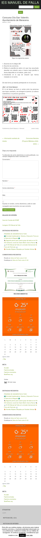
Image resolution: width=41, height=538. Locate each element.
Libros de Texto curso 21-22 (19, 258)
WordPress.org (8, 374)
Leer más (29, 535)
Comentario (6, 159)
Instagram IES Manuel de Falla (11, 225)
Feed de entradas (9, 370)
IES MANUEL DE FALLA (20, 2)
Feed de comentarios (10, 372)
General (22, 128)
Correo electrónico (8, 188)
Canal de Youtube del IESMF (10, 220)
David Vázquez (14, 128)
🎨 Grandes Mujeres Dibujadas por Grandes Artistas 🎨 (20, 249)
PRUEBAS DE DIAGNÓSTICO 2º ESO (15, 234)
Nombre (5, 181)
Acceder (6, 368)
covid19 (4, 513)
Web (3, 195)
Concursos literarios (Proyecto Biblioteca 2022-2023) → (30, 141)
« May (4, 359)
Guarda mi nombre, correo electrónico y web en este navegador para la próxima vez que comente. (19, 205)
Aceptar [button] (22, 535)
